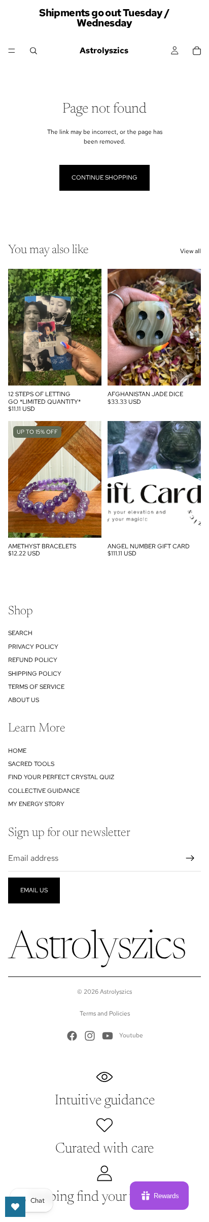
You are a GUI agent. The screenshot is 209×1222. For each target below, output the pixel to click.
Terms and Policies (105, 1013)
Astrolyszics (116, 992)
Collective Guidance (44, 791)
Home (17, 751)
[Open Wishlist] (15, 1207)
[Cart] (197, 51)
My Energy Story (36, 804)
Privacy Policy (33, 647)
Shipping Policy (34, 674)
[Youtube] (107, 1036)
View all (190, 251)
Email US (34, 890)
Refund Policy (32, 660)
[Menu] (11, 50)
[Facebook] (72, 1036)
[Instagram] (90, 1036)
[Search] (33, 51)
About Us (23, 700)
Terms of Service (36, 687)
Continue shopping (104, 177)
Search (20, 633)
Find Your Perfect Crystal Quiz (61, 777)
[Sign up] (190, 858)
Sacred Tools (31, 764)
